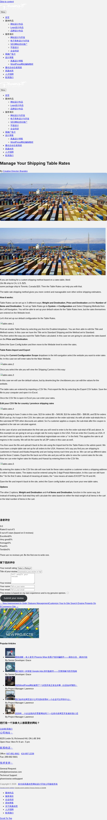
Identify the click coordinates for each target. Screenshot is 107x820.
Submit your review (14, 598)
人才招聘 (9, 74)
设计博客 (9, 57)
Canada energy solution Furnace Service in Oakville (30, 787)
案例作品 (9, 793)
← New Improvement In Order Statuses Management (24, 603)
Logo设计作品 (16, 27)
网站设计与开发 (17, 37)
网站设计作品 (16, 24)
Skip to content (7, 2)
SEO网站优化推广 (18, 44)
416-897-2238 (27, 754)
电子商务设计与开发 (19, 41)
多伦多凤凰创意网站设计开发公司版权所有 (38, 784)
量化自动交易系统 (13, 67)
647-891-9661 (12, 754)
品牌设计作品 (16, 31)
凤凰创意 (9, 71)
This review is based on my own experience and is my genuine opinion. (33, 593)
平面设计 (14, 47)
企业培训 (14, 51)
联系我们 (9, 77)
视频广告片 (10, 54)
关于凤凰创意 (11, 806)
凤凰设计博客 (16, 61)
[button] (6, 729)
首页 (7, 17)
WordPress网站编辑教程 (21, 64)
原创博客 (9, 803)
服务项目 (9, 796)
